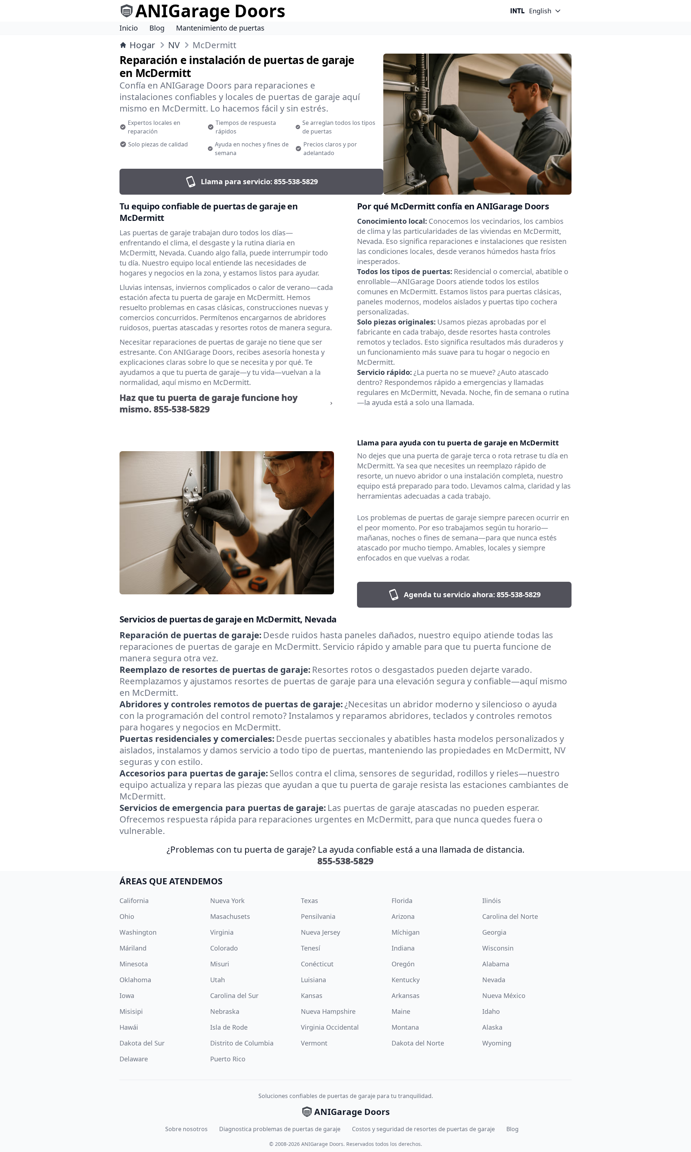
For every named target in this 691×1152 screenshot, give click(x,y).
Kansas (311, 995)
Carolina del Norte (510, 916)
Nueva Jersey (320, 932)
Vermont (314, 1043)
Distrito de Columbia (242, 1043)
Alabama (495, 964)
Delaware (133, 1059)
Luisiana (313, 979)
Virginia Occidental (330, 1027)
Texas (309, 900)
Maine (401, 1011)
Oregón (403, 964)
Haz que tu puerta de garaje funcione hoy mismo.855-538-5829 (208, 403)
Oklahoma (135, 979)
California (134, 900)
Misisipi (131, 1011)
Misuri (219, 964)
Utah (217, 979)
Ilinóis (491, 900)
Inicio (128, 28)
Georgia (494, 932)
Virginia (222, 932)
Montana (405, 1027)
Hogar (142, 45)
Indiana (403, 948)
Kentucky (406, 979)
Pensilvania (318, 916)
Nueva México (503, 995)
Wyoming (496, 1043)
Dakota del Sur (141, 1043)
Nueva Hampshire (328, 1011)
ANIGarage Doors (322, 1143)
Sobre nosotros (186, 1129)
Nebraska (224, 1011)
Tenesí (310, 948)
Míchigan (406, 932)
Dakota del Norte (418, 1043)
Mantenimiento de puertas (220, 28)
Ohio (126, 916)
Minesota (133, 964)
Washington (138, 932)
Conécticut (317, 964)
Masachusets (230, 916)
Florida (402, 900)
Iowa (126, 995)
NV (174, 45)
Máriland (132, 948)
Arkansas (406, 995)
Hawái (128, 1027)
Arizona (403, 916)
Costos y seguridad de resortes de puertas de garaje (423, 1129)
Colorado (224, 948)
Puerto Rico (227, 1059)
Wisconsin (498, 948)
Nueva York (227, 900)
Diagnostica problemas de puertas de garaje (279, 1129)
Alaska (492, 1027)
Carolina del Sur (234, 995)
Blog (156, 28)
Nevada (493, 979)
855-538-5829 (345, 861)
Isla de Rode (229, 1027)
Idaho (491, 1011)
